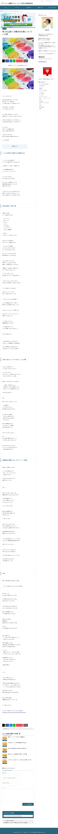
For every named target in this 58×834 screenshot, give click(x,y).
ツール (40, 104)
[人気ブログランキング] (19, 60)
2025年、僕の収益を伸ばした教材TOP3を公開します (17, 748)
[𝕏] (3, 60)
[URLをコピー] (25, 60)
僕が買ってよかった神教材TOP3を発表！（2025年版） (18, 754)
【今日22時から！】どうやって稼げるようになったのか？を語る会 (15, 822)
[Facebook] (7, 60)
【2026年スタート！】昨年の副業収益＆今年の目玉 (17, 742)
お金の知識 (41, 101)
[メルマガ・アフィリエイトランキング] (42, 57)
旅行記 (40, 105)
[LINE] (14, 60)
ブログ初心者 (41, 93)
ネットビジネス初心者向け (44, 84)
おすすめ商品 (41, 85)
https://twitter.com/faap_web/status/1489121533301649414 (14, 712)
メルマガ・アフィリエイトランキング (45, 58)
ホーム (6, 7)
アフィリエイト (42, 91)
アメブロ (40, 87)
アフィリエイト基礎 (42, 90)
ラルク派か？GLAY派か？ (9, 820)
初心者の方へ (29, 7)
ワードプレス (41, 94)
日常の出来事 (41, 107)
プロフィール (17, 7)
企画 (40, 99)
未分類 (5, 728)
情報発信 (40, 88)
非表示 (16, 146)
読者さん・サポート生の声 (44, 102)
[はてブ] (11, 60)
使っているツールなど (52, 7)
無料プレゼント (40, 7)
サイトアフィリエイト (43, 96)
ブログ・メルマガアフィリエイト (45, 98)
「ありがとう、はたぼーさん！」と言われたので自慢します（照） (20, 759)
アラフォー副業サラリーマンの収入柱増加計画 (17, 3)
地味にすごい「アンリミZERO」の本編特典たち (16, 736)
